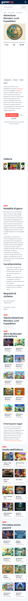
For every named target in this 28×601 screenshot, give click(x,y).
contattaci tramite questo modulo (13, 440)
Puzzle (15, 80)
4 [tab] (14, 171)
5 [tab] (16, 171)
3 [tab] (12, 171)
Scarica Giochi (11, 12)
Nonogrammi (19, 12)
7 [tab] (21, 171)
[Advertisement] (14, 63)
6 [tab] (18, 171)
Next (22, 166)
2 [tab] (9, 171)
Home (5, 12)
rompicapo (20, 88)
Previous (6, 166)
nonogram (18, 90)
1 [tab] (7, 171)
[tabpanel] (14, 166)
